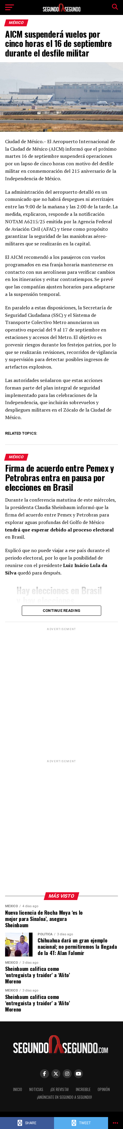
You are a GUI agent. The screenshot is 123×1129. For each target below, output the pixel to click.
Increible (83, 1089)
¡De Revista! (59, 1089)
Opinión (104, 1089)
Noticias (36, 1089)
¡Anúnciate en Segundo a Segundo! (64, 1097)
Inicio (17, 1089)
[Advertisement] (61, 693)
